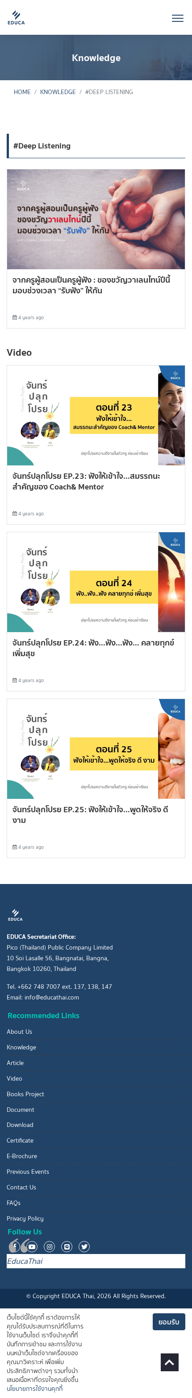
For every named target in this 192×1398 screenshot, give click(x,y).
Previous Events (28, 1171)
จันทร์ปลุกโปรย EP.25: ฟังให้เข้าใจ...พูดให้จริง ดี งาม (90, 814)
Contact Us (21, 1187)
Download (20, 1125)
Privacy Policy (25, 1218)
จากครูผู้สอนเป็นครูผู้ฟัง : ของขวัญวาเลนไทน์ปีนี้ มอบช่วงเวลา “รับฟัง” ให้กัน (91, 285)
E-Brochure (22, 1156)
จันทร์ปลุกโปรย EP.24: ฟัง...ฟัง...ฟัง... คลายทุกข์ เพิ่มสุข (93, 648)
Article (15, 1063)
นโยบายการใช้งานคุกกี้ (35, 1389)
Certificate (20, 1140)
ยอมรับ (169, 1322)
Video (14, 1078)
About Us (19, 1031)
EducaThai (24, 1261)
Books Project (25, 1094)
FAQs (14, 1203)
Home (22, 92)
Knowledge (58, 92)
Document (20, 1109)
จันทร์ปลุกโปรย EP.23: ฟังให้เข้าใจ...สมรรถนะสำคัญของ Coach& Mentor (86, 481)
